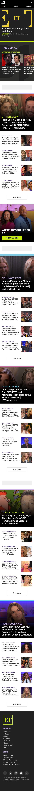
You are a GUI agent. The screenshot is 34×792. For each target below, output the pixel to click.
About (5, 743)
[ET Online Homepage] (4, 2)
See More (17, 197)
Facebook (6, 732)
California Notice (9, 762)
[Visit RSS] (27, 773)
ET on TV (6, 741)
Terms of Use (8, 755)
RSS (4, 748)
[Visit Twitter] (10, 773)
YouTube (6, 738)
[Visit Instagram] (16, 773)
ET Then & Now (10, 117)
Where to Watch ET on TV (16, 231)
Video (16, 6)
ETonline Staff (8, 745)
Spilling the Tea (11, 278)
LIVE (4, 6)
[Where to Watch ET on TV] (17, 223)
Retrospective (11, 387)
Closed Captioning (10, 760)
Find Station (12, 238)
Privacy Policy (8, 758)
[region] (17, 18)
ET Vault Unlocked (13, 513)
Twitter (5, 736)
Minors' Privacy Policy (11, 764)
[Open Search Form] (31, 3)
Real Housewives (12, 624)
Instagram (6, 734)
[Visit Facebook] (5, 773)
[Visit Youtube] (21, 773)
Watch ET (29, 6)
